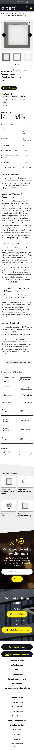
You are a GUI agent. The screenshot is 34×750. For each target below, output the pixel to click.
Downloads (17, 716)
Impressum (17, 739)
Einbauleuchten (17, 674)
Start (2, 13)
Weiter (17, 579)
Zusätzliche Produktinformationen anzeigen (18, 362)
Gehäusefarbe (7, 94)
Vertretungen (17, 711)
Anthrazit (5, 96)
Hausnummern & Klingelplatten (17, 688)
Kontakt (17, 734)
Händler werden (17, 725)
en (22, 2)
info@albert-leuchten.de (19, 630)
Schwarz (14, 96)
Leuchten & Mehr (11, 13)
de (19, 2)
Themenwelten (17, 697)
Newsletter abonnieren (19, 654)
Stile (19, 13)
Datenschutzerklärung (17, 743)
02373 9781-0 (18, 614)
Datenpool (17, 730)
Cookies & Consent (17, 747)
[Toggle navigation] (31, 7)
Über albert (17, 707)
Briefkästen (17, 683)
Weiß (4, 102)
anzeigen (25, 453)
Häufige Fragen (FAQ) (17, 720)
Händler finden (11, 88)
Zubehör (17, 693)
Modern (25, 13)
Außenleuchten (17, 665)
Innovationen (17, 702)
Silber (23, 96)
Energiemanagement (17, 679)
